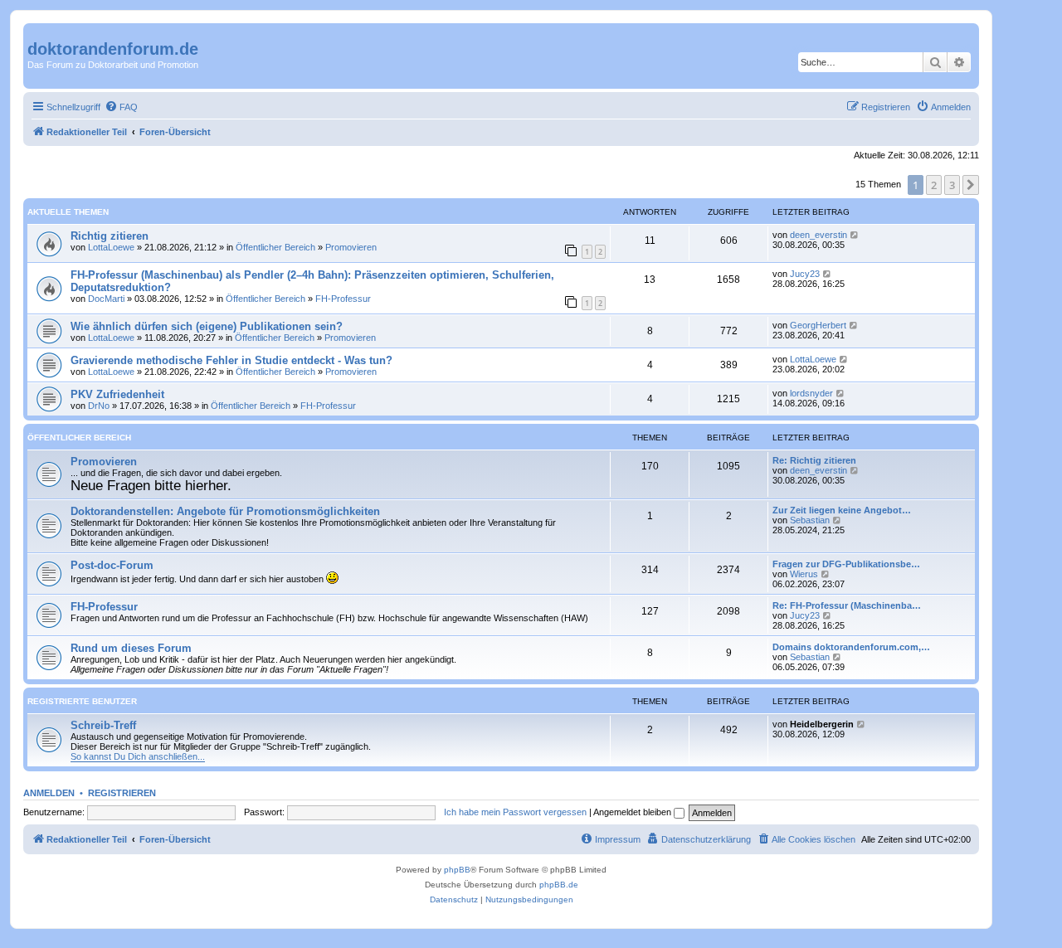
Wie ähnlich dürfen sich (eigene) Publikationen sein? (207, 326)
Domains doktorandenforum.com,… (851, 647)
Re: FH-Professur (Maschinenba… (846, 605)
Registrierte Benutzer (82, 701)
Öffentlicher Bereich (275, 247)
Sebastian (810, 520)
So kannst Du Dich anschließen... (138, 756)
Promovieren (351, 247)
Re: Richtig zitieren (814, 460)
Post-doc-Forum (112, 565)
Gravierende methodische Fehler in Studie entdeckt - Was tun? (231, 360)
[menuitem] (121, 107)
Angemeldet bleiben (633, 812)
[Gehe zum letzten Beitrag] (855, 235)
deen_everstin (818, 235)
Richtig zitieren (110, 236)
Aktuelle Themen (68, 211)
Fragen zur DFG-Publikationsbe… (846, 564)
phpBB (457, 869)
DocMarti (106, 299)
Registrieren (122, 793)
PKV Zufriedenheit (117, 394)
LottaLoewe (111, 247)
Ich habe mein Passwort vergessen (515, 812)
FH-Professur (343, 299)
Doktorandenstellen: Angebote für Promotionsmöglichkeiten (225, 511)
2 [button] (934, 184)
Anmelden (49, 793)
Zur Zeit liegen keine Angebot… (841, 510)
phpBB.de (558, 884)
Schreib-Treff (103, 725)
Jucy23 (805, 274)
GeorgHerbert (818, 325)
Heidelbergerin (822, 724)
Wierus (804, 574)
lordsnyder (811, 393)
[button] (970, 185)
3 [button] (952, 184)
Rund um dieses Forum (131, 648)
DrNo (99, 406)
